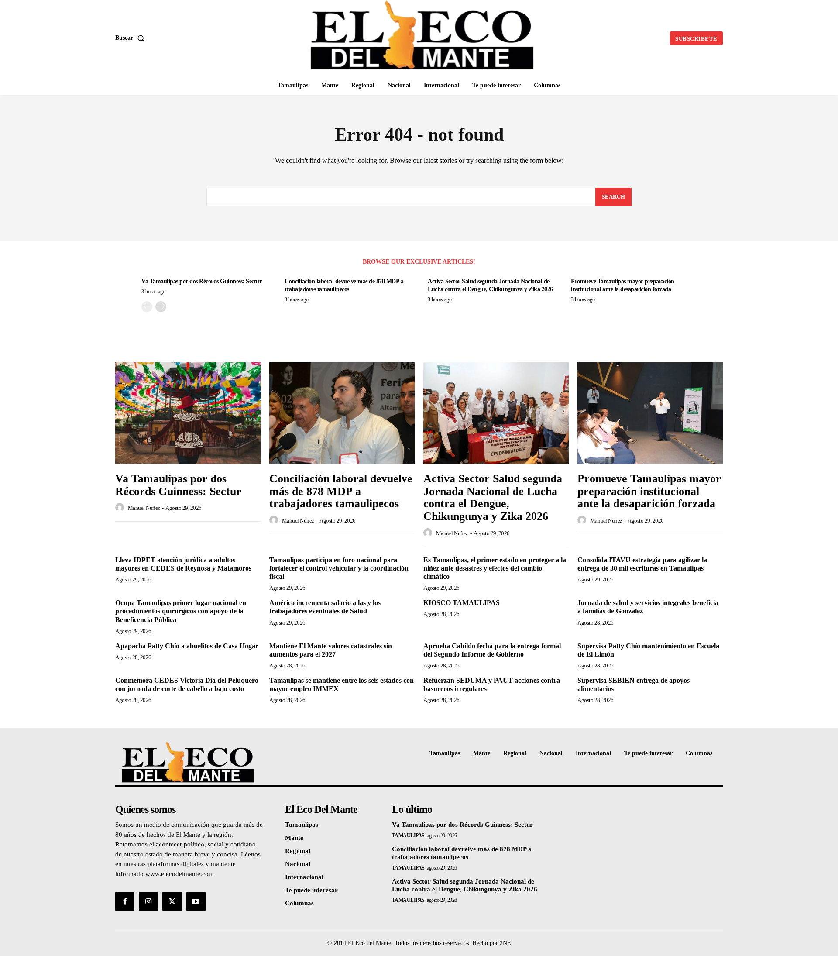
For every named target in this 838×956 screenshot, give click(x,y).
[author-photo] (121, 507)
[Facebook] (124, 901)
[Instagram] (148, 901)
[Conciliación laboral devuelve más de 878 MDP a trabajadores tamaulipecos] (342, 413)
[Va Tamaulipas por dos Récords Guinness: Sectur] (188, 413)
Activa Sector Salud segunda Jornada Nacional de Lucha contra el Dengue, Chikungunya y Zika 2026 (492, 497)
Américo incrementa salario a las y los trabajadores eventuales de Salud (325, 607)
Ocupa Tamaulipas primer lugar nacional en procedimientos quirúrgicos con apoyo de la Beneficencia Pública (180, 611)
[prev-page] (146, 306)
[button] (131, 38)
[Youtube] (196, 901)
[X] (172, 901)
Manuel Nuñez (144, 508)
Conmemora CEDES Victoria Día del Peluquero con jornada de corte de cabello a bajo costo (186, 684)
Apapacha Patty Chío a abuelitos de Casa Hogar (186, 646)
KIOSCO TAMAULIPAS (461, 602)
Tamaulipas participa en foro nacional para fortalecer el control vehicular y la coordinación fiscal (339, 568)
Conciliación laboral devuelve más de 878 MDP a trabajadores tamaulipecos (340, 491)
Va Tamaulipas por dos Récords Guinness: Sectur (201, 281)
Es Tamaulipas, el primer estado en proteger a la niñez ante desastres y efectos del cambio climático (494, 568)
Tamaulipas (408, 835)
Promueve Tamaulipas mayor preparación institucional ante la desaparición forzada (649, 491)
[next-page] (160, 306)
